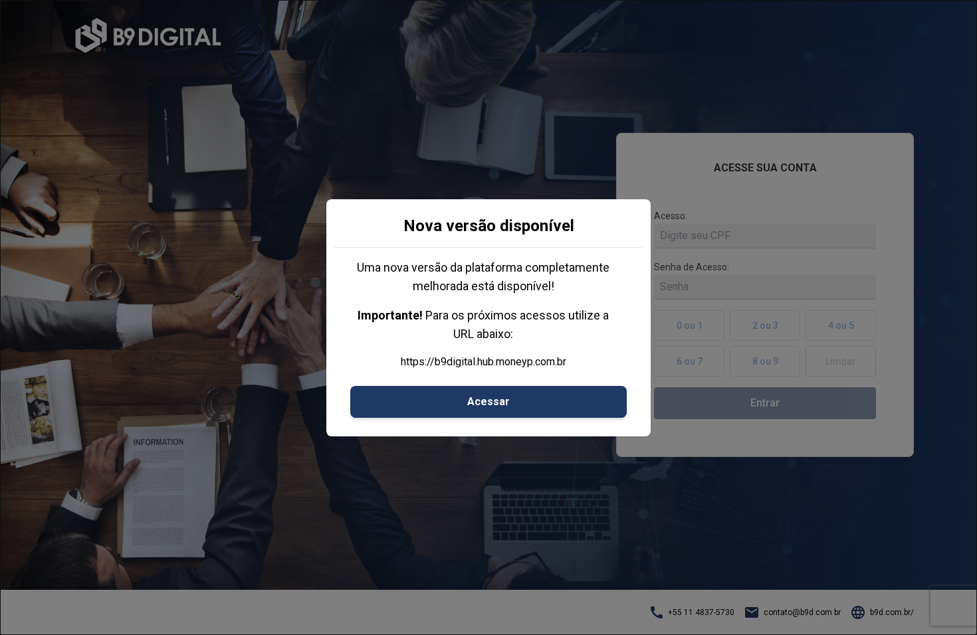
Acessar (488, 401)
